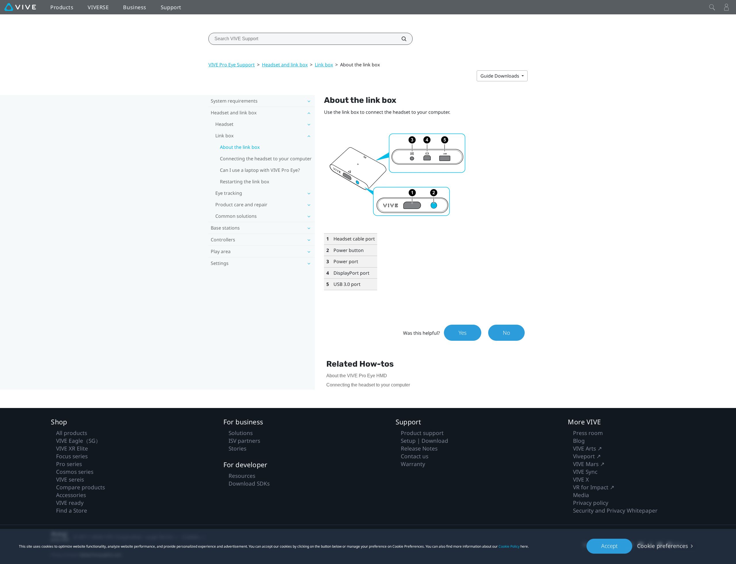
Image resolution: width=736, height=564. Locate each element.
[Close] (712, 7)
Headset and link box (285, 64)
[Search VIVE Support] (401, 39)
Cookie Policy (509, 546)
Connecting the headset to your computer (266, 158)
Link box (324, 64)
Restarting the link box (244, 181)
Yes (463, 332)
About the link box (240, 147)
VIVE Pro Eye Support (231, 64)
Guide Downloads (500, 76)
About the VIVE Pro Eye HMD (356, 375)
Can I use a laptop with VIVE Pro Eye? (260, 170)
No (506, 332)
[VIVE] (20, 7)
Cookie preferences (662, 546)
